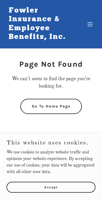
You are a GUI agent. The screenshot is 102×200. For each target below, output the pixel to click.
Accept (51, 187)
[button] (90, 24)
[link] (38, 38)
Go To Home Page (51, 106)
